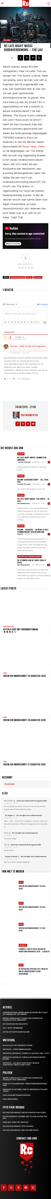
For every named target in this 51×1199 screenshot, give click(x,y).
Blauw (30, 137)
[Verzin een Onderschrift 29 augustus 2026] (25, 654)
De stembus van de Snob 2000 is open (31, 561)
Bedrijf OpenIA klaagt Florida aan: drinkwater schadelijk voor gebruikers (22, 1019)
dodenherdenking (17, 277)
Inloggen (44, 304)
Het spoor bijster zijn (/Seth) (15, 1024)
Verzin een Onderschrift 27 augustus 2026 (24, 764)
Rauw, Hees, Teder (33, 146)
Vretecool (8, 626)
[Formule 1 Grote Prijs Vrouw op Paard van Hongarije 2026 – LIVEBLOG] (9, 948)
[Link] (31, 322)
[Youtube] (33, 424)
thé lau (29, 277)
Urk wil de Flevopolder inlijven (16, 1032)
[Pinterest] (33, 57)
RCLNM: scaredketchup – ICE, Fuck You (32, 480)
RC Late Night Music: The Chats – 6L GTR (33, 499)
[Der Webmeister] (17, 415)
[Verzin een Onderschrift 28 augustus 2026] (25, 698)
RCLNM (7, 40)
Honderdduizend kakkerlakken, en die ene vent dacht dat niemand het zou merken (25, 1013)
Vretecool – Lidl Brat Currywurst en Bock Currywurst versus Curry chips (21, 1064)
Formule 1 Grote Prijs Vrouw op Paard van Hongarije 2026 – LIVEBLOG (34, 950)
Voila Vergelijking (10, 1099)
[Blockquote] (25, 322)
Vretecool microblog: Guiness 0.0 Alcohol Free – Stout (26, 1053)
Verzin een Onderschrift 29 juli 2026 (32, 887)
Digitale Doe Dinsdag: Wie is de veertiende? (21, 1130)
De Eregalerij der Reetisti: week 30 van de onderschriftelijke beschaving (33, 971)
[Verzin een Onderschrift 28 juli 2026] (9, 906)
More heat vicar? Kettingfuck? (16, 1122)
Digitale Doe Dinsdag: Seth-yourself (18, 1126)
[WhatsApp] (39, 57)
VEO (5, 673)
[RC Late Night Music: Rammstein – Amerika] (8, 458)
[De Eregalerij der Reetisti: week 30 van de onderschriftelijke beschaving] (9, 969)
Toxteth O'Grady (23, 462)
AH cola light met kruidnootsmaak (20, 629)
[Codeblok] (28, 322)
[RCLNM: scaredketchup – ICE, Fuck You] (8, 481)
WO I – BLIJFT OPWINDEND (13, 1028)
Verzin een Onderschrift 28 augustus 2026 (24, 720)
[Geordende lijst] (18, 322)
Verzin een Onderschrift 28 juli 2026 (32, 908)
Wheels (23, 945)
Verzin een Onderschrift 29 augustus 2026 (24, 675)
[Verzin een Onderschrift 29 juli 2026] (9, 885)
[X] (26, 57)
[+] (37, 322)
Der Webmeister (29, 415)
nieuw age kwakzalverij (29, 556)
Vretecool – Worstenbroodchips (17, 1049)
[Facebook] (20, 57)
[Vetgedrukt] (5, 322)
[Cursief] (8, 322)
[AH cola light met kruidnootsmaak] (25, 608)
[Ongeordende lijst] (21, 322)
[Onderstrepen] (11, 322)
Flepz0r (20, 534)
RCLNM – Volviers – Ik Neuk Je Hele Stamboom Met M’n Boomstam (32, 530)
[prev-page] (3, 984)
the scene (37, 277)
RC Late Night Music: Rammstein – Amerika (32, 458)
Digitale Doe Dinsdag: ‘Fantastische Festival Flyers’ (24, 1112)
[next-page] (8, 984)
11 (49, 565)
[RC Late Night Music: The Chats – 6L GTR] (8, 500)
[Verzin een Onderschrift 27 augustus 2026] (25, 743)
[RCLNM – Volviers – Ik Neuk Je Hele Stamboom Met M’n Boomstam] (8, 531)
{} (35, 322)
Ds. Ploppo (9, 815)
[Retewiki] (33, 1187)
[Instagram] (23, 424)
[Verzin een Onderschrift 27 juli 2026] (9, 927)
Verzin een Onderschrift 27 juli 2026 (32, 929)
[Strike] (15, 322)
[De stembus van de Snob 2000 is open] (8, 561)
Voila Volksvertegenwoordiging (16, 1095)
